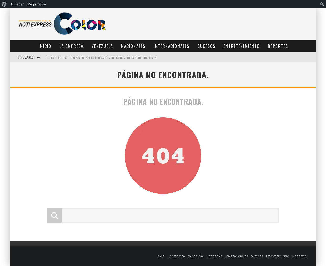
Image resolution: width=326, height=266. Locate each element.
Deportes (278, 46)
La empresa (72, 46)
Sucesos (206, 46)
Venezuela (102, 46)
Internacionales (171, 46)
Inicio (45, 46)
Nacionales (133, 46)
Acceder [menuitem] (17, 4)
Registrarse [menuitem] (37, 4)
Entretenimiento (242, 46)
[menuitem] (4, 4)
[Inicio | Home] (62, 34)
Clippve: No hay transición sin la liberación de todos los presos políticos (101, 58)
